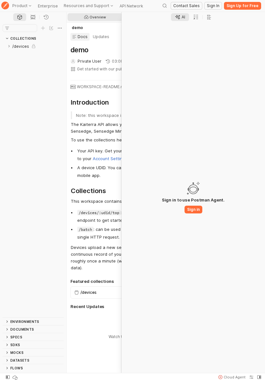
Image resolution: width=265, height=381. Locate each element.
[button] (232, 377)
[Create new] (43, 28)
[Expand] (9, 46)
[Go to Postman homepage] (5, 6)
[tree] (33, 179)
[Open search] (165, 6)
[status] (15, 377)
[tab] (19, 17)
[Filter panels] (7, 28)
